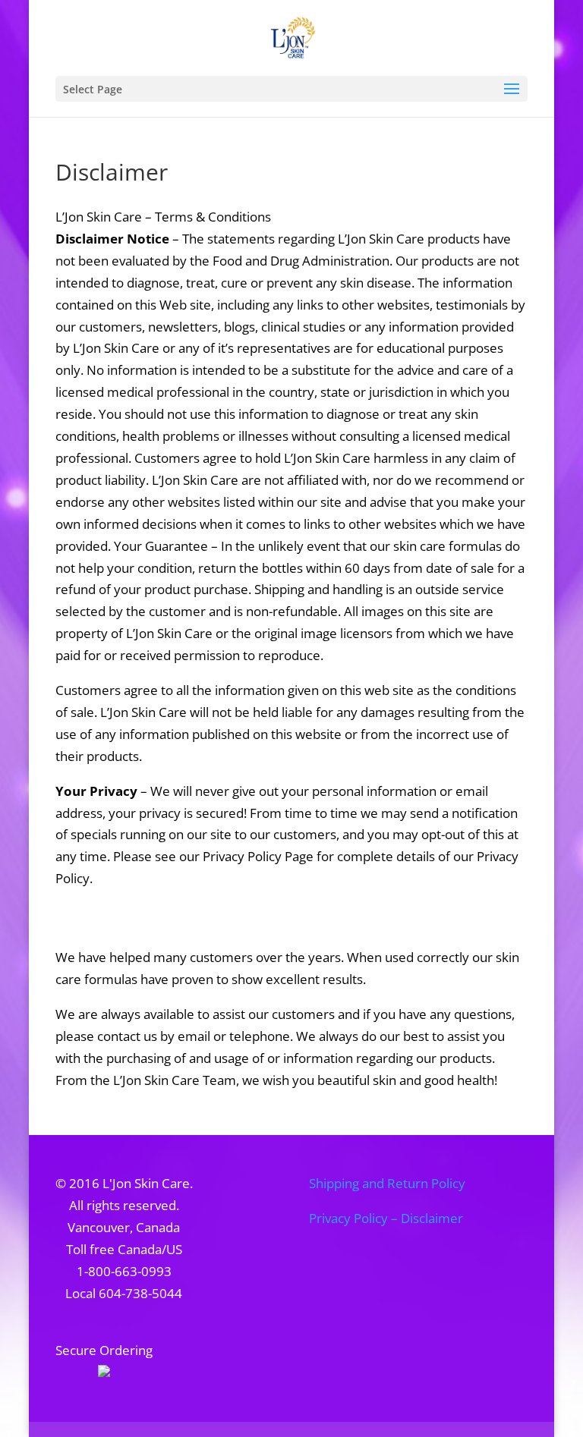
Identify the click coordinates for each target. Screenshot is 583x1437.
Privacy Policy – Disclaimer (386, 1218)
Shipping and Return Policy (387, 1183)
